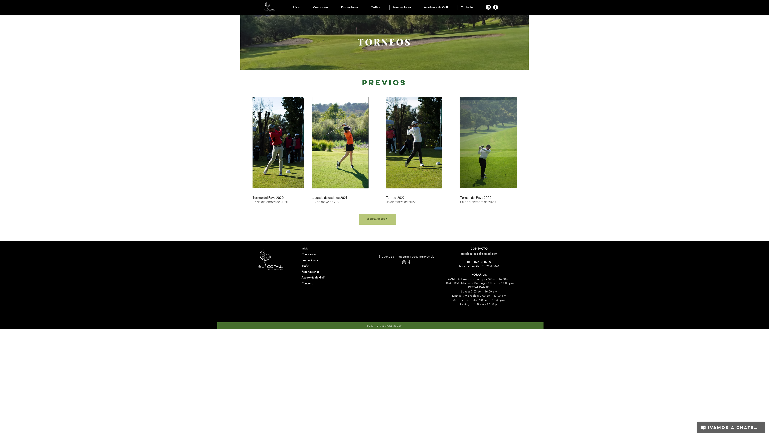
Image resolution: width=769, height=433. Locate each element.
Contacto (307, 283)
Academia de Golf (313, 277)
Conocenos (309, 254)
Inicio (305, 248)
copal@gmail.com (485, 253)
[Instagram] (488, 7)
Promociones (310, 260)
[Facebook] (495, 7)
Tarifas (305, 266)
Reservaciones (310, 271)
